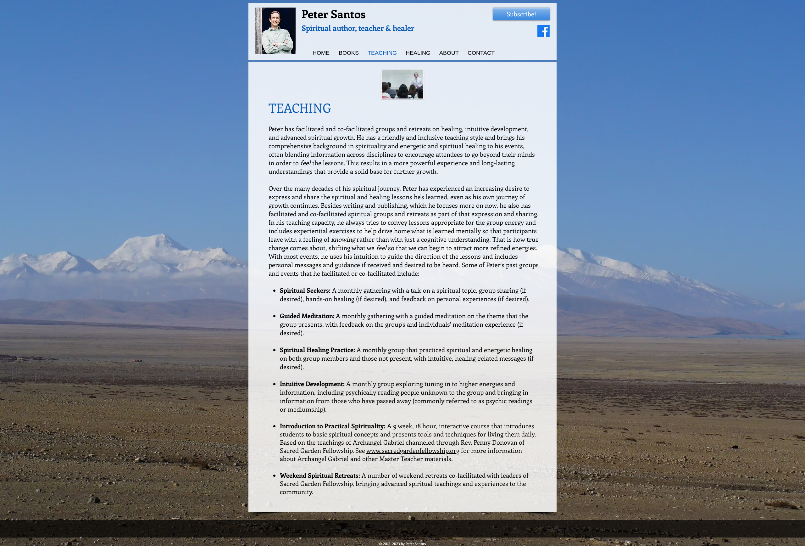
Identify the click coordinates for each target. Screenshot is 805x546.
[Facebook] (543, 31)
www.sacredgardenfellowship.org (412, 450)
